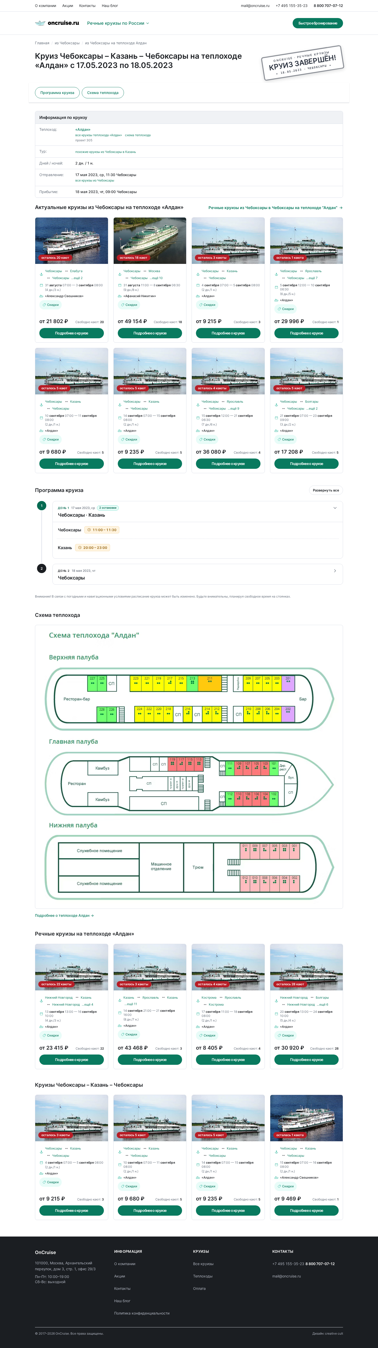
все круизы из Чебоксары (94, 180)
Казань (232, 271)
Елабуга (76, 271)
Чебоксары (53, 271)
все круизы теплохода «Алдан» (98, 135)
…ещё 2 (77, 278)
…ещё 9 (233, 408)
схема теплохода (138, 135)
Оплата (199, 1288)
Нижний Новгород (59, 997)
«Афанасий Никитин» (139, 296)
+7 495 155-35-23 (292, 5)
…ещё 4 (87, 1004)
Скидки (53, 305)
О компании (45, 5)
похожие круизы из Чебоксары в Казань (105, 152)
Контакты (87, 5)
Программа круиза (57, 92)
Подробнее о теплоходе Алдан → (64, 915)
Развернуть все (326, 490)
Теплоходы (203, 1276)
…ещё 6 (322, 1004)
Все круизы (203, 1263)
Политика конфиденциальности (141, 1313)
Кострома (209, 997)
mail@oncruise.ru (255, 5)
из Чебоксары (67, 43)
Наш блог (110, 5)
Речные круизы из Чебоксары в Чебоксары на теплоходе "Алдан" (273, 207)
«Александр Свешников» (64, 296)
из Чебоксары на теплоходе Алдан (116, 43)
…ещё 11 (130, 1004)
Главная (42, 43)
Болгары (311, 401)
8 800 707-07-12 (328, 5)
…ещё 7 (312, 278)
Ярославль (313, 271)
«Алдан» (83, 129)
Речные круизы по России (115, 23)
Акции (67, 5)
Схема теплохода (103, 92)
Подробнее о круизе (71, 333)
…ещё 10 (156, 278)
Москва (154, 271)
